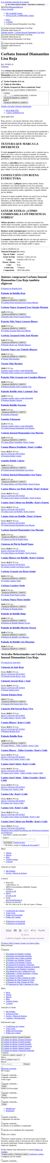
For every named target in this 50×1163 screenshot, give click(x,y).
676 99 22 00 (11, 891)
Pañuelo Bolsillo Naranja (13, 405)
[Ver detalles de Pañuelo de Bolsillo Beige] (12, 609)
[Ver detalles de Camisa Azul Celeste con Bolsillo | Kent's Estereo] (21, 498)
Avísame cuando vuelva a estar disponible (17, 370)
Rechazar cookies (21, 1154)
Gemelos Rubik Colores (12, 460)
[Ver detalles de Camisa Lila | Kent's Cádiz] (12, 789)
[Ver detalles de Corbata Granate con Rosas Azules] (15, 567)
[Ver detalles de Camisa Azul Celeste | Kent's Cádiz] (15, 759)
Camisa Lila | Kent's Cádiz (14, 794)
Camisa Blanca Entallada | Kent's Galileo (21, 447)
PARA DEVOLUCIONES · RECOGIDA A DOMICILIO (25, 4)
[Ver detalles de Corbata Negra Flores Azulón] (13, 595)
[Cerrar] (2, 41)
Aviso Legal (10, 913)
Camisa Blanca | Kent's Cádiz (15, 722)
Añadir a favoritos (8, 106)
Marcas (8, 855)
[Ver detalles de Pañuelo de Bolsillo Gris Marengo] (15, 637)
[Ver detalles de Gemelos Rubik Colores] (11, 456)
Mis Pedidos (10, 871)
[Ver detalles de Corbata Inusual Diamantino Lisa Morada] (18, 525)
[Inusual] (4, 67)
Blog (8, 857)
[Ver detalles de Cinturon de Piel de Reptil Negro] (14, 539)
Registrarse (10, 1111)
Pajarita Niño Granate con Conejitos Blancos (23, 377)
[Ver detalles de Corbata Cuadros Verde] (11, 581)
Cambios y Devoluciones (15, 1018)
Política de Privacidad (29, 845)
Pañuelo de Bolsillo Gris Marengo (17, 642)
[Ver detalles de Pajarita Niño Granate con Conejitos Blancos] (19, 373)
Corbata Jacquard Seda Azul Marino (19, 335)
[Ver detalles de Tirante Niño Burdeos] (10, 359)
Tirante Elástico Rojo (11, 694)
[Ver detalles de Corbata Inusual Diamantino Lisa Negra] (17, 470)
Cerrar (4, 48)
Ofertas (8, 853)
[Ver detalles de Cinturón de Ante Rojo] (10, 663)
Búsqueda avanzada (8, 1069)
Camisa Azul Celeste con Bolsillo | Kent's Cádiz (24, 821)
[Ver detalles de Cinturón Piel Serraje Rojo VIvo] (14, 704)
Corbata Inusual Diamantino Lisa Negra (21, 474)
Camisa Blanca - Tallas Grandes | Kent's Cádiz (24, 750)
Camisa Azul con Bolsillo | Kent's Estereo (21, 516)
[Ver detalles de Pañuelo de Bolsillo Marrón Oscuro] (15, 623)
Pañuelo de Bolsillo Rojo (13, 293)
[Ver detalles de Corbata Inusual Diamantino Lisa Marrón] (17, 428)
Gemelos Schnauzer (10, 419)
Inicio (8, 992)
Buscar (26, 1064)
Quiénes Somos (12, 859)
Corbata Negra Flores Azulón (15, 599)
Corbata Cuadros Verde (13, 585)
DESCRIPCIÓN (12, 111)
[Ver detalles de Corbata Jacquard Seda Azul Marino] (16, 331)
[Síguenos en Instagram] (15, 923)
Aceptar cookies (7, 1154)
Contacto (9, 862)
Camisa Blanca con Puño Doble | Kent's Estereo (24, 489)
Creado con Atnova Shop (29, 943)
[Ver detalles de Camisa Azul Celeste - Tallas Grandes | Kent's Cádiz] (22, 773)
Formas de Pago (12, 1014)
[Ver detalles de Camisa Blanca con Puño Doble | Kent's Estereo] (20, 484)
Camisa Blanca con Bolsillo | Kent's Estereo (22, 557)
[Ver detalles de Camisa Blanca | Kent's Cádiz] (13, 718)
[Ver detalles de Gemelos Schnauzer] (9, 414)
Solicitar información (23, 106)
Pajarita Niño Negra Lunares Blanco (19, 321)
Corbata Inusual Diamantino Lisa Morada (22, 530)
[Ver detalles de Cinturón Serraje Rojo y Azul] (13, 676)
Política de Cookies (13, 917)
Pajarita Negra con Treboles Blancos (19, 349)
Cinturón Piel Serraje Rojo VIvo (17, 708)
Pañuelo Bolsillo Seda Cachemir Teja (19, 391)
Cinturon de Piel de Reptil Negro (17, 544)
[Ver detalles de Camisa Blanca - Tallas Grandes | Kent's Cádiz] (20, 746)
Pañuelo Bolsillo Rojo (11, 736)
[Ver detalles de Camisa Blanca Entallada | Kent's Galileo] (17, 442)
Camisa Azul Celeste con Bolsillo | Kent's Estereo (25, 502)
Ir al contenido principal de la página (15, 2)
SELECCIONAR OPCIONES (13, 454)
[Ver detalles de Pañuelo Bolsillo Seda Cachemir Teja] (16, 387)
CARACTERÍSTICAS (15, 113)
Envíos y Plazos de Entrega (16, 873)
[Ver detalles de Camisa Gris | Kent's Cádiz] (12, 803)
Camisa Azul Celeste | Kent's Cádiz (18, 764)
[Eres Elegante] (7, 9)
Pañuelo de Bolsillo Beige (13, 613)
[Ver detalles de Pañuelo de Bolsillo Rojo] (11, 289)
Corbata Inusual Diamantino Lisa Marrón (22, 433)
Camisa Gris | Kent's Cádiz (14, 807)
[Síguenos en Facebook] (15, 921)
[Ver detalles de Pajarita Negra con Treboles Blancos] (16, 345)
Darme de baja (19, 842)
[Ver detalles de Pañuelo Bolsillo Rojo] (10, 731)
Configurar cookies (36, 1154)
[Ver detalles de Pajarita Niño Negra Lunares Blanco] (16, 317)
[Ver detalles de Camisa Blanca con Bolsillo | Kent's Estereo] (19, 553)
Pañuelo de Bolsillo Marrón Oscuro (18, 627)
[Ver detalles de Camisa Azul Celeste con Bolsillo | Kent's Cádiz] (20, 817)
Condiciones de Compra (15, 911)
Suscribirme (8, 843)
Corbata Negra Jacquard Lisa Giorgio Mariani (24, 307)
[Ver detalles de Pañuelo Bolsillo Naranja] (11, 400)
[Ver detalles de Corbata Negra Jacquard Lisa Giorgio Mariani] (19, 303)
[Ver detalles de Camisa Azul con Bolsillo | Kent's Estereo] (18, 512)
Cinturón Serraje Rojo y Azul (15, 681)
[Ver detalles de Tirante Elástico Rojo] (10, 690)
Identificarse (10, 1109)
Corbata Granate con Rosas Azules (18, 571)
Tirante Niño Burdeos (12, 363)
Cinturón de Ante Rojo (12, 667)
